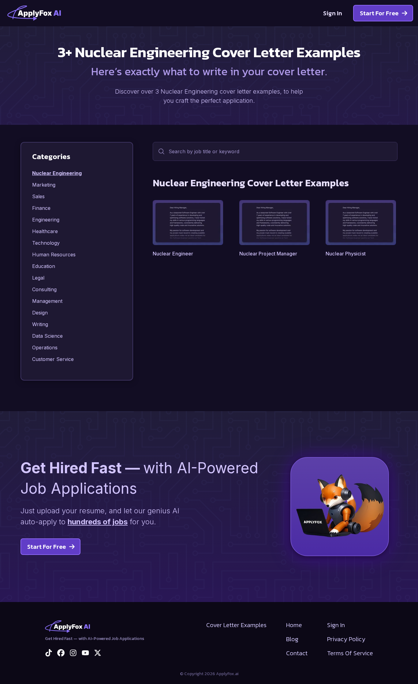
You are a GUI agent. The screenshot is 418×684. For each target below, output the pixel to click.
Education (43, 266)
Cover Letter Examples (236, 625)
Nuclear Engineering (57, 173)
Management (47, 301)
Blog (292, 639)
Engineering (45, 220)
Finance (41, 208)
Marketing (43, 185)
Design (40, 313)
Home (294, 625)
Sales (38, 196)
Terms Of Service (350, 653)
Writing (40, 324)
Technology (46, 243)
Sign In (332, 13)
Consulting (44, 289)
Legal (38, 278)
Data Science (47, 336)
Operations (45, 347)
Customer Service (53, 359)
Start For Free (379, 13)
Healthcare (45, 231)
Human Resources (54, 254)
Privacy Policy (346, 639)
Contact (297, 653)
